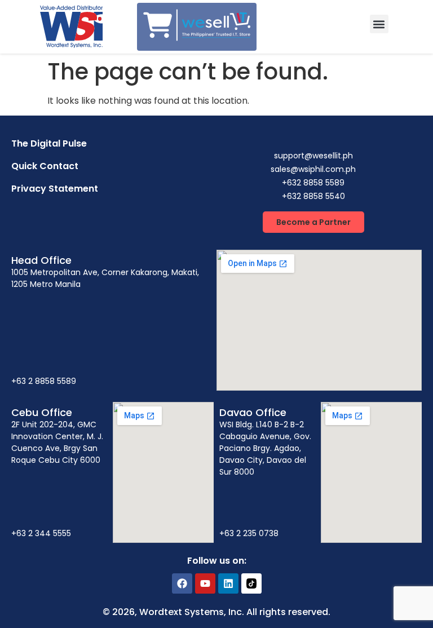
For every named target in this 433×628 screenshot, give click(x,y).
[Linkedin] (228, 583)
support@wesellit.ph (313, 155)
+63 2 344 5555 (41, 533)
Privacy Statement (54, 188)
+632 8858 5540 (313, 196)
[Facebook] (182, 583)
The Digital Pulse (49, 143)
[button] (379, 24)
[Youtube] (205, 583)
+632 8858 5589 (313, 182)
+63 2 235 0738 (249, 533)
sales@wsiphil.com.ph (313, 169)
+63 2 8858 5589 (43, 381)
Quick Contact (44, 166)
